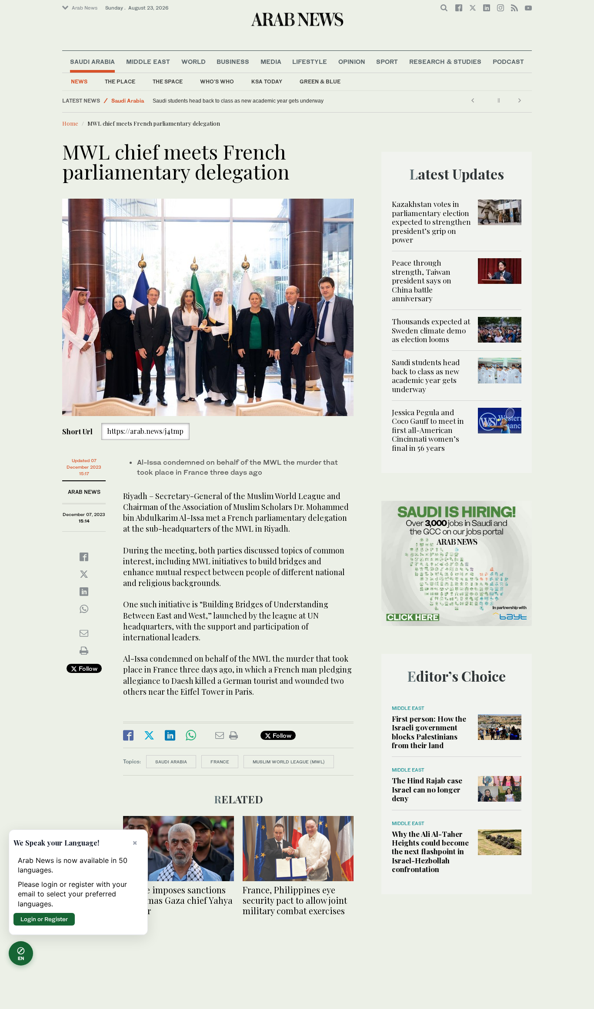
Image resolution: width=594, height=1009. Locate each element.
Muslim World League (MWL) (289, 761)
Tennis (119, 100)
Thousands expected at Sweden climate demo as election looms (431, 330)
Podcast (508, 61)
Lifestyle (309, 61)
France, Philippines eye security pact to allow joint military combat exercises (295, 900)
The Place (120, 81)
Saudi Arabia (92, 61)
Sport (387, 61)
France (219, 761)
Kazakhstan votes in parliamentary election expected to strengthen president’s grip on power (431, 221)
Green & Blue (320, 81)
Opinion (351, 61)
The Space (168, 81)
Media (270, 61)
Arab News (84, 8)
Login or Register (44, 919)
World (193, 61)
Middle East (148, 61)
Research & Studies (445, 61)
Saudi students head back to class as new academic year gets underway (426, 375)
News (79, 81)
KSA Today (266, 81)
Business (233, 61)
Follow (87, 668)
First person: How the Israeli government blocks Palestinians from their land (429, 732)
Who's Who (217, 81)
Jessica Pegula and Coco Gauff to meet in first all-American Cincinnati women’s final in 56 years (219, 101)
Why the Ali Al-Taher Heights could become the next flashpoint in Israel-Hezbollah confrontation (430, 851)
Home (70, 123)
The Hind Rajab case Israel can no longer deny (427, 789)
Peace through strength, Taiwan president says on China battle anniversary (421, 280)
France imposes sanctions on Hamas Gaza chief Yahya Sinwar (178, 900)
